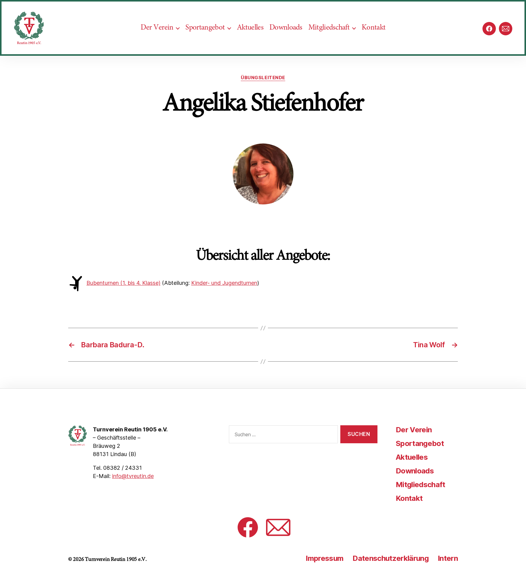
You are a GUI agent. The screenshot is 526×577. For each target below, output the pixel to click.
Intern (448, 558)
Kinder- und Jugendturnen (224, 283)
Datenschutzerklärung (390, 558)
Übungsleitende (263, 77)
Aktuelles (250, 28)
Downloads (285, 28)
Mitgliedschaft (328, 28)
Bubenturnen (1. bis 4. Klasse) (123, 283)
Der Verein (157, 28)
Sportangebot (205, 28)
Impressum (324, 558)
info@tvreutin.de (133, 476)
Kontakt (373, 28)
